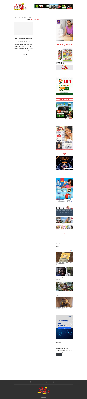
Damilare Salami (20, 41)
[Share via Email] (26, 54)
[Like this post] (20, 54)
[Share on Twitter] (23, 54)
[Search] (72, 13)
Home (15, 17)
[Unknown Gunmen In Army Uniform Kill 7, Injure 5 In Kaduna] (23, 28)
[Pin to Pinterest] (24, 54)
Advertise (58, 243)
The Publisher (59, 240)
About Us (58, 237)
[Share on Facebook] (22, 54)
